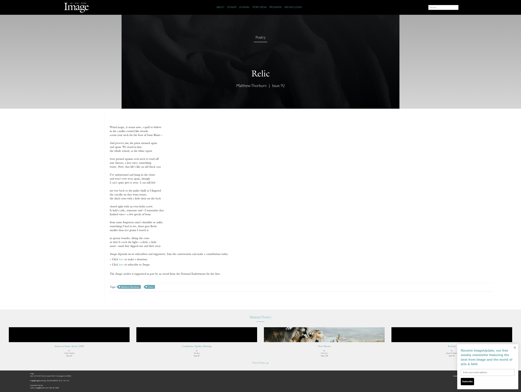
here (121, 259)
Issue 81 (197, 356)
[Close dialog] (514, 347)
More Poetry (259, 363)
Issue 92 (278, 86)
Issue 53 (69, 356)
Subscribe (467, 381)
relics (150, 287)
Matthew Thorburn (130, 287)
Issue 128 (324, 356)
